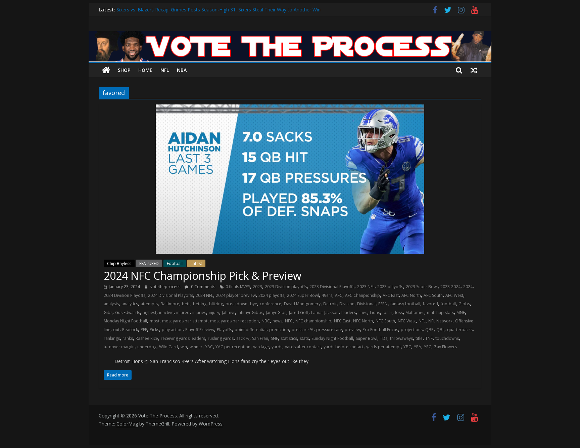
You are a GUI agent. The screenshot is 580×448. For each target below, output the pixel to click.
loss (399, 312)
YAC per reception (232, 347)
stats (304, 338)
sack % (242, 338)
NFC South (385, 321)
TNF (429, 338)
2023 (257, 286)
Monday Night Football (125, 321)
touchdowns (447, 338)
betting (199, 304)
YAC (209, 347)
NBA (182, 70)
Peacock (130, 329)
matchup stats (440, 312)
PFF (144, 329)
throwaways (401, 338)
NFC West (407, 321)
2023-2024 (450, 286)
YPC (427, 347)
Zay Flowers (445, 347)
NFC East (342, 321)
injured (183, 312)
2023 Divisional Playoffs (331, 286)
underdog (146, 347)
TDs (383, 338)
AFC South (433, 295)
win (184, 347)
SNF (274, 338)
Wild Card (168, 347)
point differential (251, 329)
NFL (164, 70)
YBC (407, 347)
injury (214, 312)
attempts (149, 304)
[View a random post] (474, 70)
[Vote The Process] (290, 35)
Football (175, 263)
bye (253, 304)
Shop (124, 70)
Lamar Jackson (325, 312)
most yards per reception (234, 321)
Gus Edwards (127, 312)
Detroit (330, 304)
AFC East (391, 295)
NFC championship (313, 321)
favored (430, 304)
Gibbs (464, 304)
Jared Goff (298, 312)
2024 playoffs (271, 295)
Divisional (366, 304)
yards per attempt (383, 347)
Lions (375, 312)
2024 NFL (204, 295)
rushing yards (221, 338)
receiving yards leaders (183, 338)
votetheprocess (165, 286)
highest (149, 312)
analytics (130, 304)
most (154, 321)
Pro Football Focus (380, 329)
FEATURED (149, 263)
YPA (417, 347)
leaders (348, 312)
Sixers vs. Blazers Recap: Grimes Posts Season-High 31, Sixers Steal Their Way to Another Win (218, 11)
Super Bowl (366, 338)
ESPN (383, 304)
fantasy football (405, 304)
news (277, 321)
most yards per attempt (184, 321)
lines (362, 312)
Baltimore (169, 304)
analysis (111, 304)
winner (196, 347)
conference (270, 304)
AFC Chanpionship (362, 295)
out (116, 329)
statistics (289, 338)
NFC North (363, 321)
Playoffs (224, 329)
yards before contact (344, 347)
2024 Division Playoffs (124, 295)
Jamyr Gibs (276, 312)
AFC (338, 295)
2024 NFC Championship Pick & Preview (202, 275)
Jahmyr (228, 312)
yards (277, 347)
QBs (440, 329)
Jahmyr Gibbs (250, 312)
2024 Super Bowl (303, 295)
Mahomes (414, 312)
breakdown (236, 304)
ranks (128, 338)
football (448, 304)
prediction (279, 329)
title (419, 338)
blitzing (216, 304)
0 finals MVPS (238, 286)
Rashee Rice (147, 338)
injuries (199, 312)
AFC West (454, 295)
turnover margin (119, 347)
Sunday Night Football (332, 338)
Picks (154, 329)
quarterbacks (460, 329)
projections (412, 329)
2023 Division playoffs (286, 286)
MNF (460, 312)
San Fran (260, 338)
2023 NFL (366, 286)
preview (352, 329)
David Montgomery (302, 304)
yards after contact (303, 347)
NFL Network (440, 321)
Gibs (108, 312)
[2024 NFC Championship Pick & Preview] (290, 108)
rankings (112, 338)
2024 (468, 286)
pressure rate (329, 329)
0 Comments (202, 286)
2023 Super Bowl (422, 286)
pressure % (302, 329)
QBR (429, 329)
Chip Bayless (119, 263)
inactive (166, 312)
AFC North (411, 295)
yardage (261, 347)
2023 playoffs (390, 286)
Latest (196, 263)
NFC (289, 321)
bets (186, 304)
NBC (265, 321)
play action (172, 329)
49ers (327, 295)
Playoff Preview (199, 329)
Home (145, 70)
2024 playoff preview (236, 295)
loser (387, 312)
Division (346, 304)
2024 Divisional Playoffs (170, 295)
